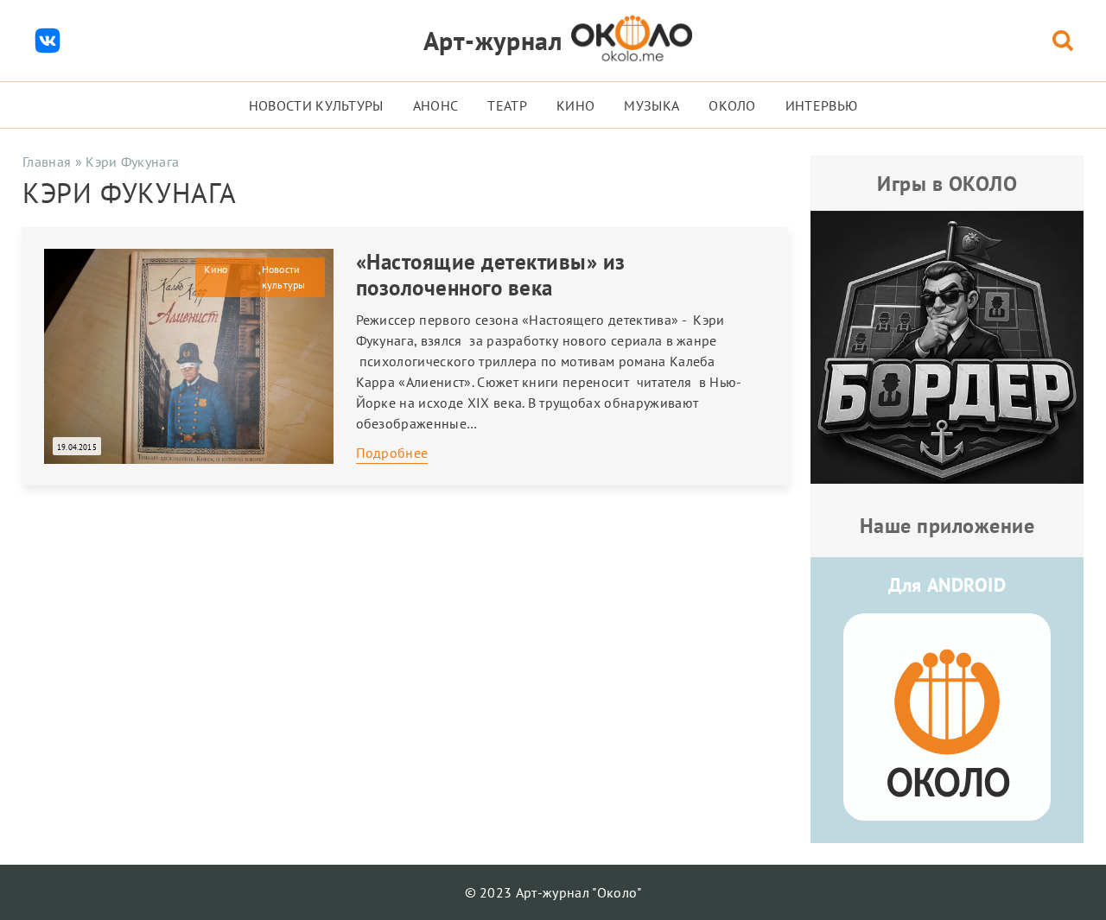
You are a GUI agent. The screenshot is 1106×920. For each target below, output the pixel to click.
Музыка (651, 105)
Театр (507, 105)
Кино (575, 105)
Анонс (436, 105)
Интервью (821, 105)
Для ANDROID (947, 585)
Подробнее (392, 452)
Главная (46, 161)
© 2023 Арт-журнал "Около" (553, 892)
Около (732, 105)
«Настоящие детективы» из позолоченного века (491, 275)
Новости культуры (316, 105)
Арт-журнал (493, 40)
